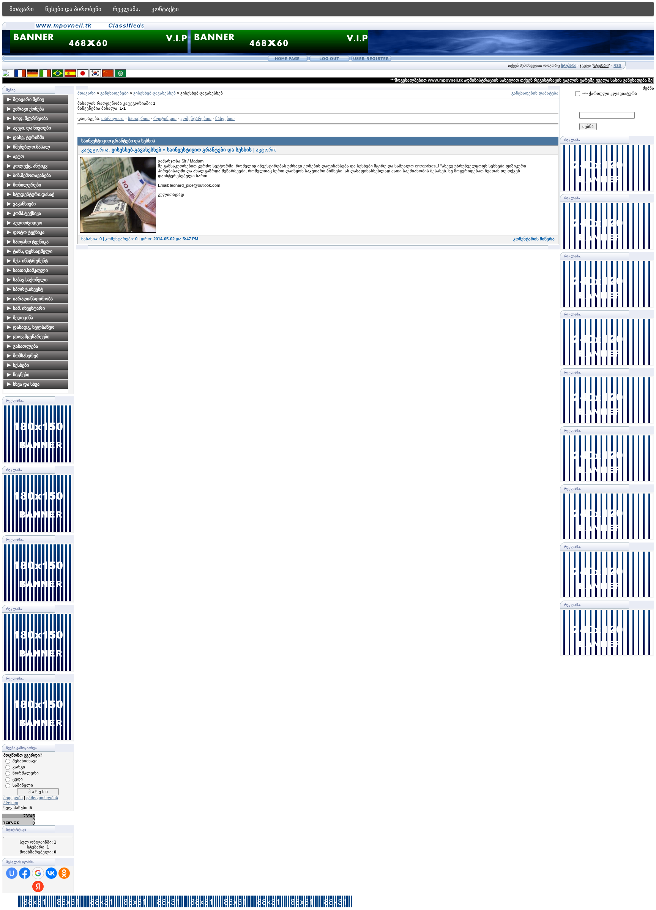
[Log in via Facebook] (24, 873)
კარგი (19, 767)
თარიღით (111, 118)
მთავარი (21, 9)
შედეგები (13, 797)
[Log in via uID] (11, 873)
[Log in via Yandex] (38, 886)
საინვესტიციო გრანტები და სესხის (118, 141)
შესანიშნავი (25, 761)
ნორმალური (26, 773)
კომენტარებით (195, 118)
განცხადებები (114, 93)
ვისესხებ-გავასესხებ (154, 93)
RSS (617, 65)
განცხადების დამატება (534, 93)
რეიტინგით (165, 118)
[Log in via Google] (38, 873)
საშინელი (23, 785)
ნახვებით (225, 118)
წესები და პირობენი (73, 9)
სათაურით (139, 118)
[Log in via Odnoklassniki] (64, 873)
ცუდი (18, 779)
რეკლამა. (126, 9)
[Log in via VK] (51, 873)
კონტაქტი (165, 9)
